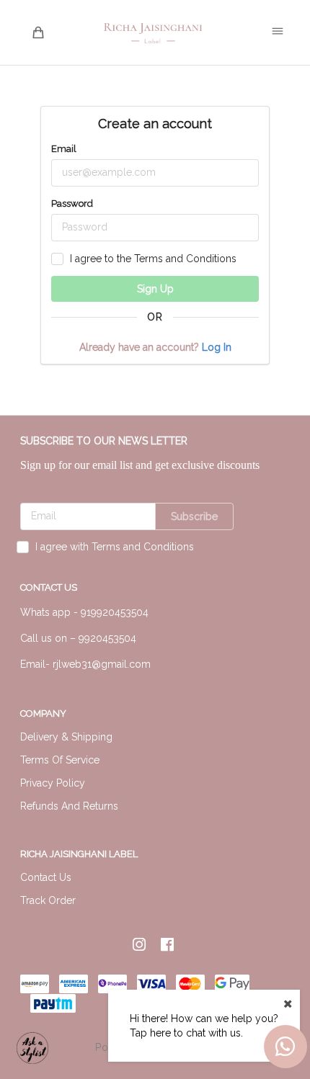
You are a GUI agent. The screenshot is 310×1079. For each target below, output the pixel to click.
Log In (215, 347)
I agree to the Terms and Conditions (153, 258)
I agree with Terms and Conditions (114, 546)
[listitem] (141, 944)
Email (63, 148)
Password (72, 203)
